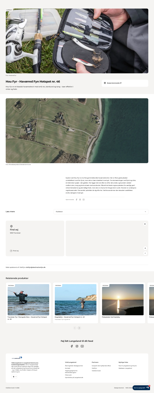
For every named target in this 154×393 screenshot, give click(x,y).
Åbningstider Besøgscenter (74, 366)
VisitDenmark (96, 371)
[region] (107, 238)
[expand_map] (145, 224)
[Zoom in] (145, 248)
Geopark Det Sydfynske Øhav (101, 366)
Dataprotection (119, 388)
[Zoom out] (145, 253)
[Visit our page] (71, 346)
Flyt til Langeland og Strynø (128, 366)
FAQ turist (68, 375)
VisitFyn (94, 368)
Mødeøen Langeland (125, 368)
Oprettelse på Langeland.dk (74, 377)
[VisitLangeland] (16, 358)
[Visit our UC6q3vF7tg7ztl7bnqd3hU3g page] (82, 346)
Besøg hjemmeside (113, 83)
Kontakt (67, 368)
